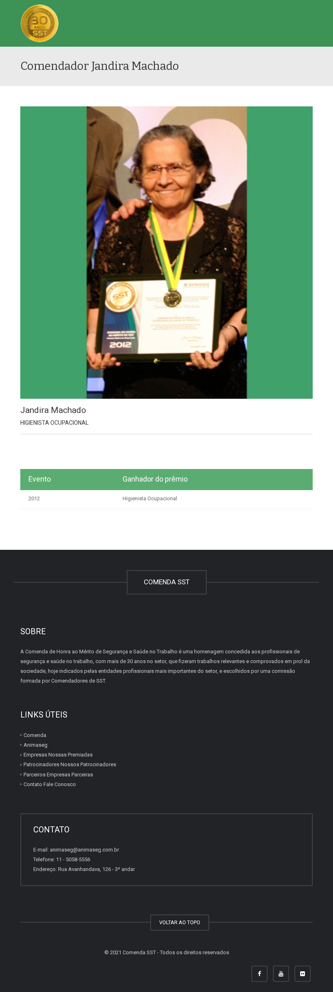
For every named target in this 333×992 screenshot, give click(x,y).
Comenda (35, 735)
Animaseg (36, 745)
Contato (50, 784)
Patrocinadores (70, 764)
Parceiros (58, 775)
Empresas (58, 755)
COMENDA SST (167, 582)
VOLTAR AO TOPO (179, 922)
